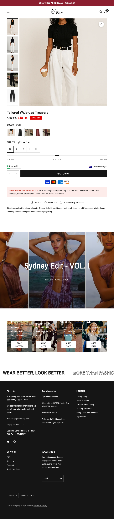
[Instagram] (16, 442)
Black (20, 132)
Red (37, 132)
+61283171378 (18, 424)
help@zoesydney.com (20, 418)
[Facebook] (10, 442)
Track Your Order (13, 469)
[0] (105, 12)
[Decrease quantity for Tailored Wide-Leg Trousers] (9, 173)
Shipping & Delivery (83, 408)
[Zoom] (101, 24)
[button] (56, 280)
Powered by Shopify (40, 505)
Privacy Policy (81, 396)
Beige (28, 132)
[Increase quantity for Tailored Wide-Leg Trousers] (17, 173)
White (11, 132)
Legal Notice (81, 416)
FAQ (8, 457)
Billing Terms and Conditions (87, 412)
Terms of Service (82, 400)
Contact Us (11, 465)
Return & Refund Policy (85, 404)
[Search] (101, 12)
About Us (10, 461)
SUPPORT (11, 452)
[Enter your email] (61, 478)
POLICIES (81, 391)
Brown (46, 132)
